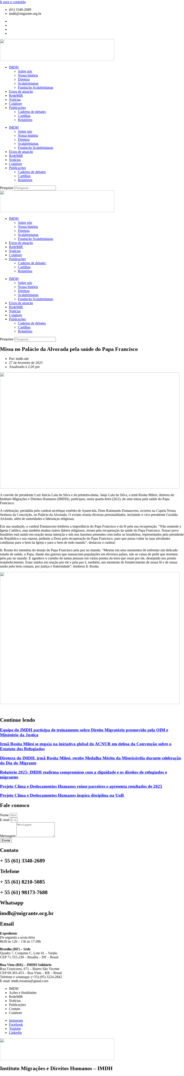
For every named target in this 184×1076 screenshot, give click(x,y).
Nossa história (28, 75)
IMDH (14, 67)
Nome (5, 815)
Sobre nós (25, 71)
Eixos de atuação (21, 91)
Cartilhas (24, 116)
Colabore (15, 104)
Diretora (24, 79)
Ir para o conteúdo (13, 2)
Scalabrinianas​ (28, 83)
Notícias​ (15, 99)
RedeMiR (16, 95)
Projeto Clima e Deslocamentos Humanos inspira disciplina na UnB (62, 795)
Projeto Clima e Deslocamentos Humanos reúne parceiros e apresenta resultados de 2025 (81, 786)
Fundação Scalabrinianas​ (35, 87)
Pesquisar (6, 188)
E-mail (5, 820)
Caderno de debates (32, 112)
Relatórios (25, 120)
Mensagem (8, 836)
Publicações (17, 108)
